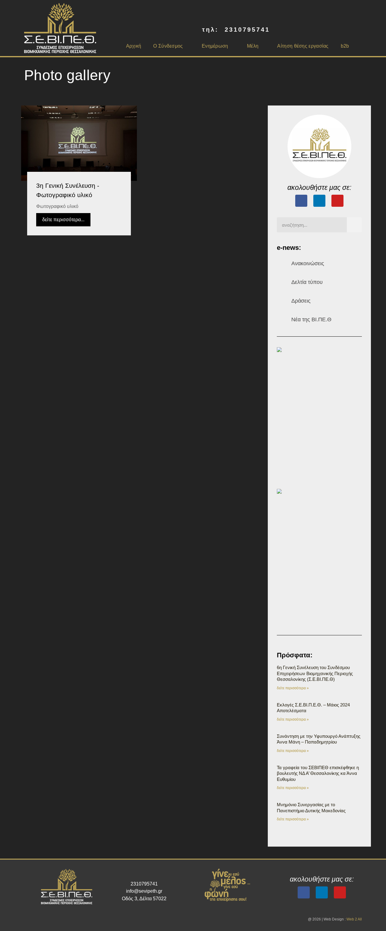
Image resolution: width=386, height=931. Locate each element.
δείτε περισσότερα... (63, 219)
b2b (345, 46)
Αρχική (133, 46)
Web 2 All (354, 919)
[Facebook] (301, 201)
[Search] (354, 224)
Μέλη (252, 46)
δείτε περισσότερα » (293, 688)
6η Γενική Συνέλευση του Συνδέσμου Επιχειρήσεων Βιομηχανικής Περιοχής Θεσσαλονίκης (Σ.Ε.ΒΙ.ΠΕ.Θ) (315, 673)
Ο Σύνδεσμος (168, 46)
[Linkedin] (322, 892)
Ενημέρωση (215, 46)
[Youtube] (337, 201)
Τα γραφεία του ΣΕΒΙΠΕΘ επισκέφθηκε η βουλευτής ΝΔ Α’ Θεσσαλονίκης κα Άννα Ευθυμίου (318, 773)
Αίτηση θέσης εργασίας (302, 46)
